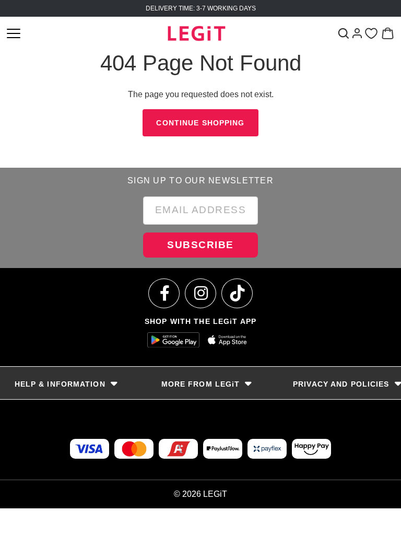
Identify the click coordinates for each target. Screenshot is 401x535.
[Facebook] (164, 293)
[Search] (343, 33)
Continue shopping (200, 123)
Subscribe (200, 244)
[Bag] (387, 33)
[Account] (357, 33)
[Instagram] (201, 293)
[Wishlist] (371, 34)
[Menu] (13, 33)
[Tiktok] (237, 293)
